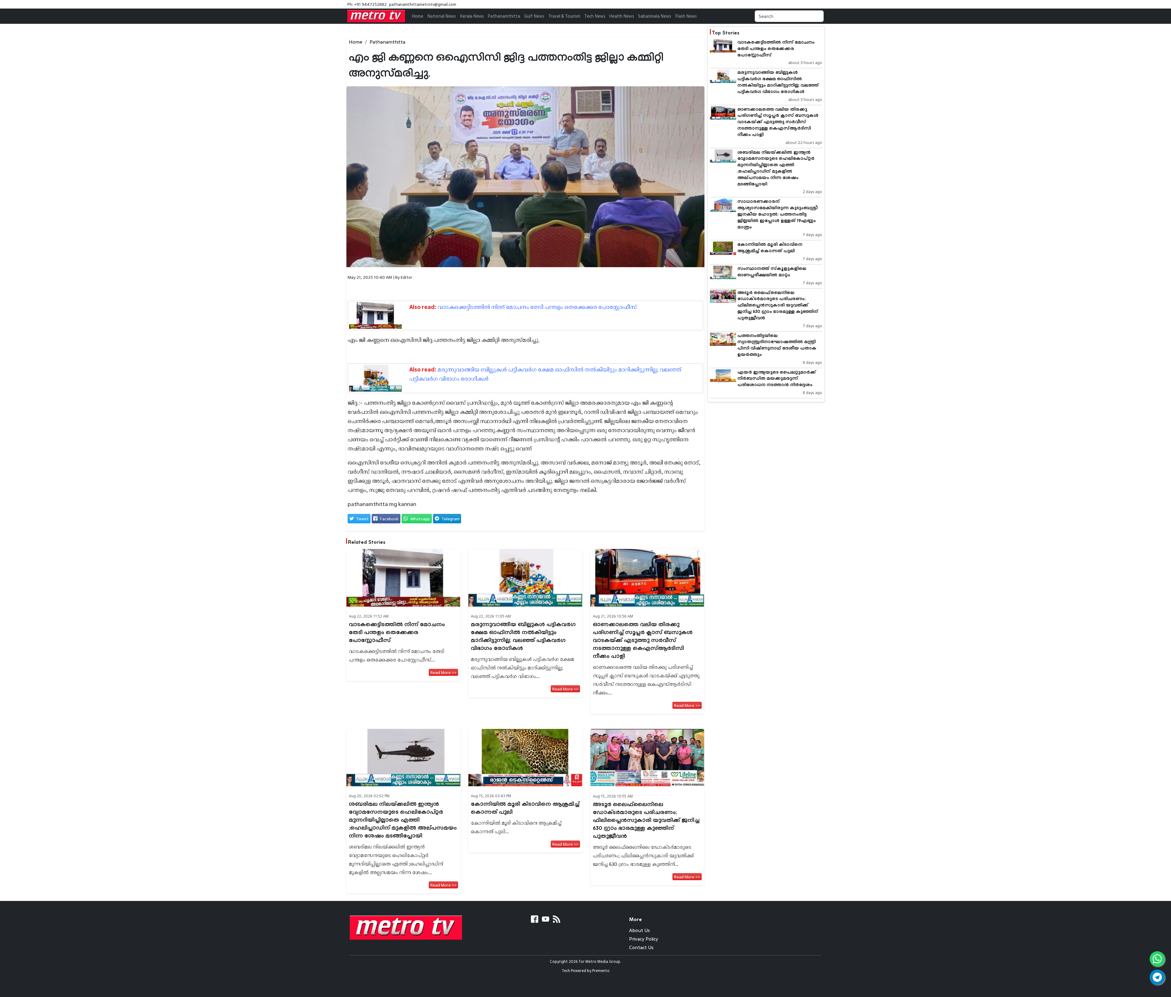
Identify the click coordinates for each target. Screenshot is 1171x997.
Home (417, 16)
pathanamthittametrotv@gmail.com (422, 4)
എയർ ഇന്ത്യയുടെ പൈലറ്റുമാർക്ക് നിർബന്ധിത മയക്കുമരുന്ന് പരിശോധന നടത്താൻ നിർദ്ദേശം (776, 379)
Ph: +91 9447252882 (367, 4)
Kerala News (472, 16)
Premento (601, 970)
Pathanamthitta (504, 16)
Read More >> (443, 672)
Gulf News (534, 16)
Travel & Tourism (564, 16)
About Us (639, 930)
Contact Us (641, 947)
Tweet (362, 519)
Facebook (389, 519)
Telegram (451, 519)
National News (441, 16)
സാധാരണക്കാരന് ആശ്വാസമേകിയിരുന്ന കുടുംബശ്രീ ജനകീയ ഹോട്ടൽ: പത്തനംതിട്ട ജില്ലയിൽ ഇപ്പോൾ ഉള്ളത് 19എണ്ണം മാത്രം (777, 214)
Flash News (686, 16)
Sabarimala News (654, 16)
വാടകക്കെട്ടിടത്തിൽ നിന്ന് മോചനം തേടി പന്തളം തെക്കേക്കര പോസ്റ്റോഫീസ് (537, 306)
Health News (621, 16)
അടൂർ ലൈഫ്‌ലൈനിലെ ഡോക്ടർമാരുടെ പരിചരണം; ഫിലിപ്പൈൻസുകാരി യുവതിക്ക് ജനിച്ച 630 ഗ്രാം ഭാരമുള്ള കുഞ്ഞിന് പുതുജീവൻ (646, 820)
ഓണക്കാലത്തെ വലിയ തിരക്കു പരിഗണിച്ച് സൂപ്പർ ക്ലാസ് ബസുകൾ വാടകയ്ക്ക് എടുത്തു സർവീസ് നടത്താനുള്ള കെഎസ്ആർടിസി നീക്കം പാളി (643, 640)
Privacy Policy (643, 938)
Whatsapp (420, 519)
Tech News (594, 16)
